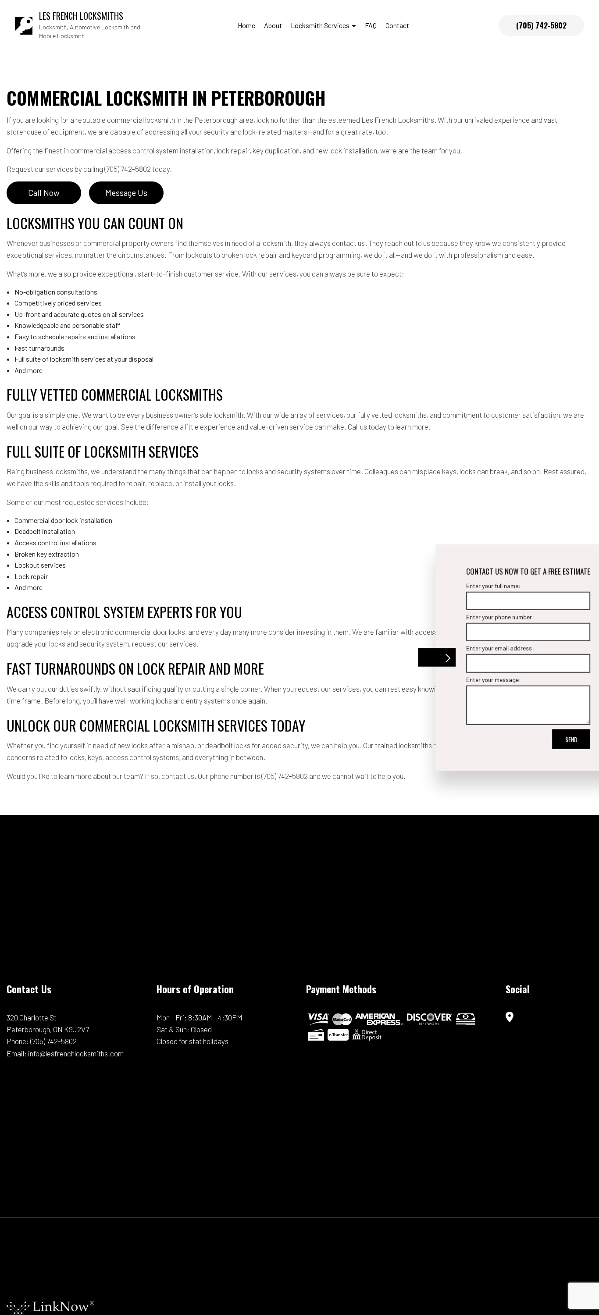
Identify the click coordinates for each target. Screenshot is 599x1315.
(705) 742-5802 (541, 25)
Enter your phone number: (466, 617)
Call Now (44, 193)
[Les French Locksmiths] (23, 24)
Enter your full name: (459, 586)
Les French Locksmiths (81, 15)
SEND (537, 738)
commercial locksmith (141, 119)
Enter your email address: (466, 648)
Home (246, 25)
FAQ (371, 25)
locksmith (276, 242)
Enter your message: (459, 679)
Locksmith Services (320, 25)
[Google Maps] (509, 1018)
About (273, 25)
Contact (397, 25)
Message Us (126, 193)
